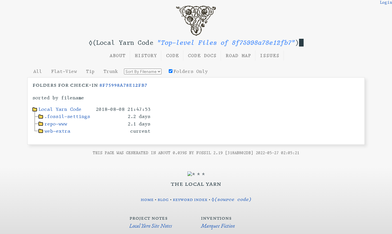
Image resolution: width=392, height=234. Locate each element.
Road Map (238, 56)
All (37, 71)
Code (172, 56)
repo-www (55, 124)
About (118, 56)
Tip (90, 71)
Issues (270, 56)
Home (147, 199)
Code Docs (202, 56)
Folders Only (190, 71)
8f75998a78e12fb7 (123, 84)
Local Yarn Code (59, 109)
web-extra (57, 131)
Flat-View (64, 71)
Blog (163, 199)
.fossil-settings (67, 116)
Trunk (111, 71)
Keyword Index (190, 199)
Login (386, 2)
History (146, 56)
